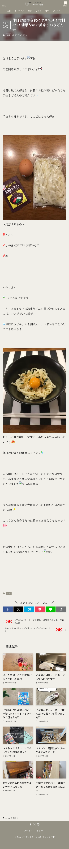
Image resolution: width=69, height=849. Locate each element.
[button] (8, 609)
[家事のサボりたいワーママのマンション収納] (34, 4)
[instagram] (38, 824)
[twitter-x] (34, 824)
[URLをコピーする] (61, 609)
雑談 (8, 35)
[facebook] (30, 824)
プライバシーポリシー (34, 830)
